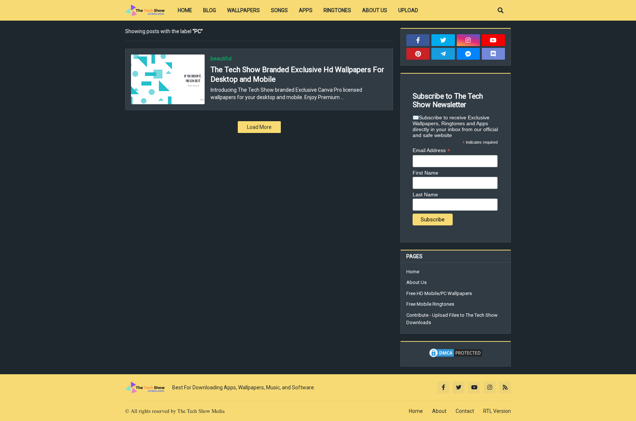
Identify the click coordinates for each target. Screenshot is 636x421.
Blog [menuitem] (209, 10)
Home (412, 271)
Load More (259, 127)
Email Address (431, 150)
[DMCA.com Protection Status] (455, 356)
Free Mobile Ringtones (430, 304)
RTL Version (497, 411)
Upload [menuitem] (408, 10)
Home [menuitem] (185, 10)
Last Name (425, 194)
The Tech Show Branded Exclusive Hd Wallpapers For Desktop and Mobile (297, 74)
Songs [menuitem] (279, 10)
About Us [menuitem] (374, 10)
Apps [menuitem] (305, 10)
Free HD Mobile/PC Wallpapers (439, 293)
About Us (416, 282)
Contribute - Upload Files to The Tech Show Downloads (452, 318)
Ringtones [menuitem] (337, 10)
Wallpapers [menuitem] (243, 10)
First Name (425, 173)
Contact (465, 411)
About (439, 411)
